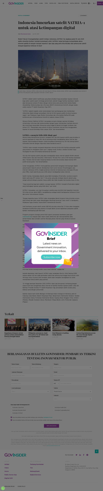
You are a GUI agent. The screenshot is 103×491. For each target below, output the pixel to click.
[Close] (75, 225)
